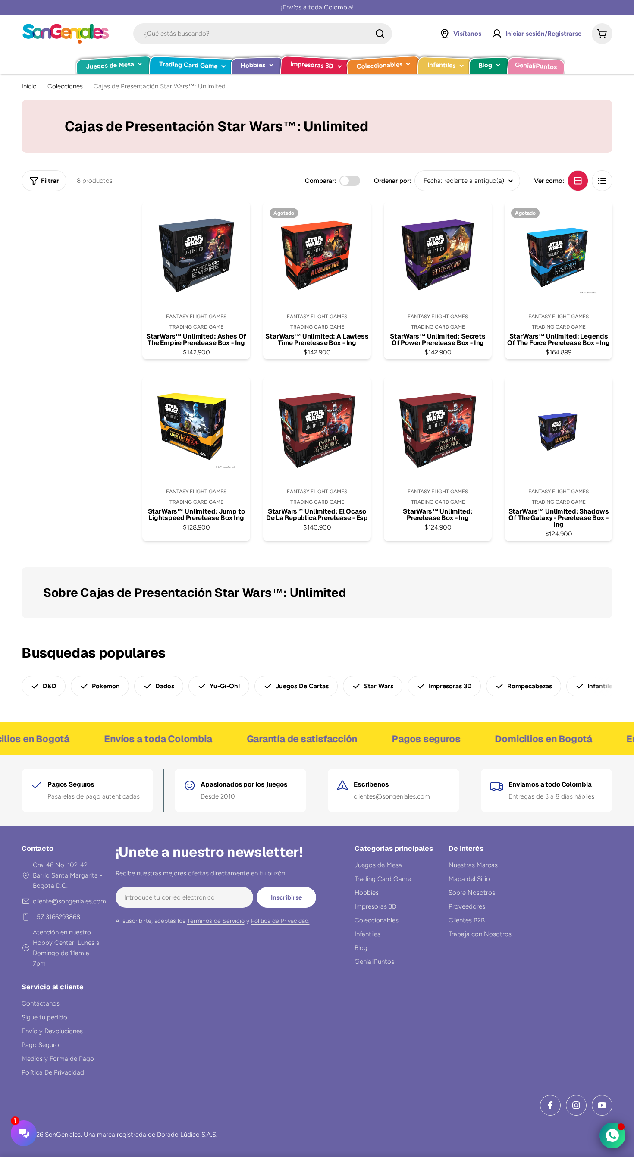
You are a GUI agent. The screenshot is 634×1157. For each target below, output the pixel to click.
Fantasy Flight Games (196, 317)
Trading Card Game (196, 327)
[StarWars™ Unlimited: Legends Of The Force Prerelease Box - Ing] (558, 255)
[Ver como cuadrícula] (578, 180)
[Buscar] (380, 33)
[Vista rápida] (235, 222)
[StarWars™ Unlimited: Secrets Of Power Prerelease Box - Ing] (438, 255)
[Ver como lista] (602, 180)
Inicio (29, 86)
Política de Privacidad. (280, 921)
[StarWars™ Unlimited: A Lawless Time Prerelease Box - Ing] (317, 255)
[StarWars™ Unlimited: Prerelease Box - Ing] (438, 430)
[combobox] (262, 33)
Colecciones (65, 86)
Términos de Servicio (216, 921)
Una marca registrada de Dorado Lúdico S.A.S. (150, 1134)
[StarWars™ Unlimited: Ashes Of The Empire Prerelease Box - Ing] (196, 255)
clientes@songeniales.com (392, 796)
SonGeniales (63, 1134)
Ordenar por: (392, 181)
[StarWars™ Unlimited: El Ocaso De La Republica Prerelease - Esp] (317, 430)
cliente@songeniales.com (69, 901)
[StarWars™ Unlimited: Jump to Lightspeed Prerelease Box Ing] (196, 430)
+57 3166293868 (56, 917)
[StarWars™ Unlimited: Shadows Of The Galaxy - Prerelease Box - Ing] (558, 430)
